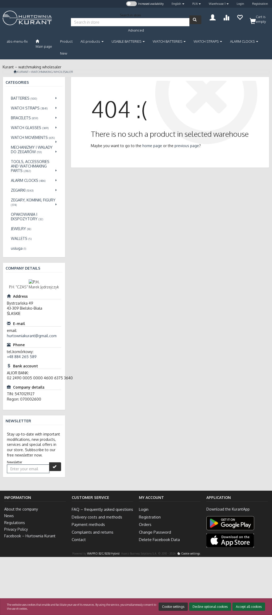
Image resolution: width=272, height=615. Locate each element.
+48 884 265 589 (22, 356)
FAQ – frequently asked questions (102, 509)
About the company (21, 509)
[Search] (195, 19)
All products (90, 41)
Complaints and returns (92, 532)
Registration (260, 4)
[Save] (55, 466)
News (9, 515)
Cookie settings (190, 553)
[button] (178, 4)
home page (152, 145)
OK (246, 589)
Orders (145, 524)
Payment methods (88, 524)
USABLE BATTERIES (127, 41)
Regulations (14, 522)
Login (240, 4)
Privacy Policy (16, 529)
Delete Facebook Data (159, 539)
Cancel (263, 589)
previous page (187, 145)
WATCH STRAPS (206, 41)
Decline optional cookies (210, 607)
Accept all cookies (249, 607)
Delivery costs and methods (97, 517)
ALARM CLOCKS (243, 41)
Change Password (155, 532)
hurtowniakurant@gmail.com (32, 335)
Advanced (136, 30)
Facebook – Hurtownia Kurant (30, 536)
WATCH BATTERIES (168, 41)
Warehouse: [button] (217, 4)
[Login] (212, 17)
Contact (79, 539)
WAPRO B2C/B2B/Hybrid (103, 553)
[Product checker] (226, 17)
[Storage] (239, 17)
